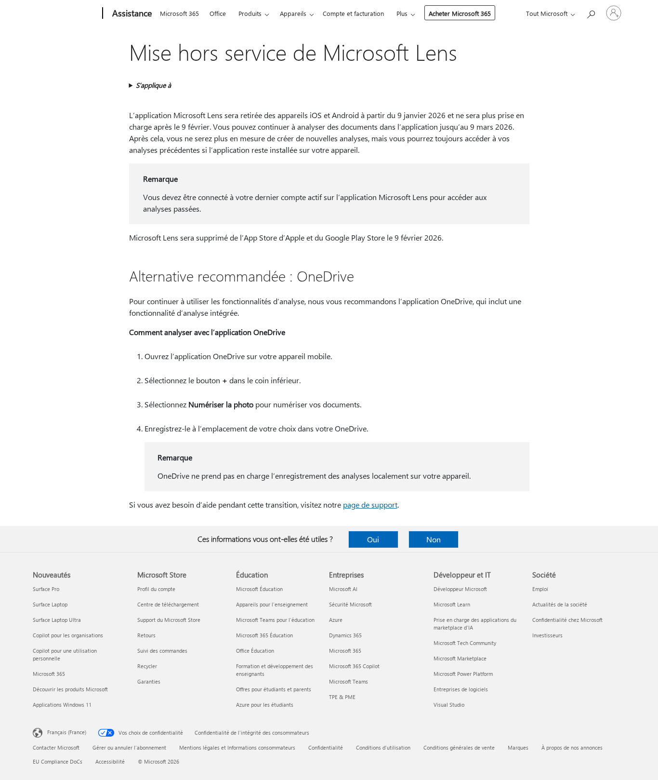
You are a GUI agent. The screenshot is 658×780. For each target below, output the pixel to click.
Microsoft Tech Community (465, 642)
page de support (370, 504)
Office (218, 13)
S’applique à (153, 85)
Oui (373, 539)
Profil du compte (156, 588)
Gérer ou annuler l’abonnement (129, 747)
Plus (402, 13)
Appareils (293, 13)
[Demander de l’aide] (590, 12)
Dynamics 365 (345, 635)
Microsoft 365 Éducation (264, 635)
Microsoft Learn (452, 604)
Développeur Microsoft (460, 588)
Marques (518, 747)
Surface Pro (46, 588)
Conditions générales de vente (459, 747)
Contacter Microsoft (56, 747)
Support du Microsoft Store (168, 619)
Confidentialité (325, 747)
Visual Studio (449, 704)
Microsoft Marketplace (460, 658)
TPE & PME (342, 696)
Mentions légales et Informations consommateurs (237, 747)
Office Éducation (255, 650)
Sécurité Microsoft (350, 604)
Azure (335, 619)
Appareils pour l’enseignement (272, 604)
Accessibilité (110, 761)
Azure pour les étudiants (264, 704)
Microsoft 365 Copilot (354, 666)
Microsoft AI (343, 588)
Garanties (148, 681)
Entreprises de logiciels (461, 689)
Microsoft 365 (179, 13)
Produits (250, 13)
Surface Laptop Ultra (57, 619)
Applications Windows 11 (62, 704)
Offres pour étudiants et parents (273, 689)
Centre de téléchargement (168, 604)
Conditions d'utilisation (383, 747)
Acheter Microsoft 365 (460, 13)
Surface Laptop (50, 604)
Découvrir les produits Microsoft (70, 689)
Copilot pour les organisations (68, 635)
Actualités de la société (559, 604)
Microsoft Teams (348, 681)
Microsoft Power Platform (463, 673)
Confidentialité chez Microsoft (567, 619)
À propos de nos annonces (572, 747)
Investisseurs (547, 635)
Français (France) (66, 732)
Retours (146, 635)
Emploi (540, 588)
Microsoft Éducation (259, 588)
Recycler (147, 666)
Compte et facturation (353, 13)
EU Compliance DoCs (57, 761)
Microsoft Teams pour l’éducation (275, 619)
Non (433, 539)
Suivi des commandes (162, 650)
